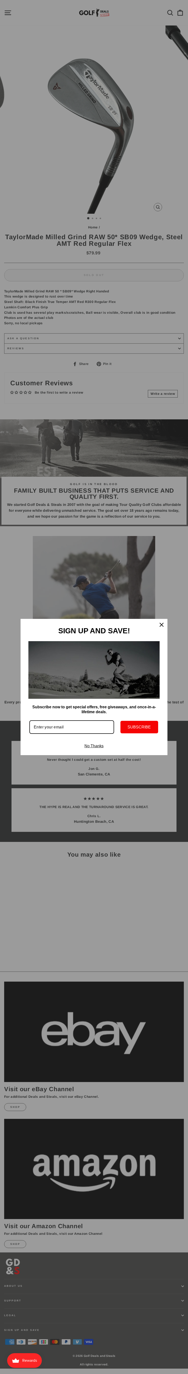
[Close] (161, 625)
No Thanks (94, 746)
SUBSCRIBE (139, 727)
